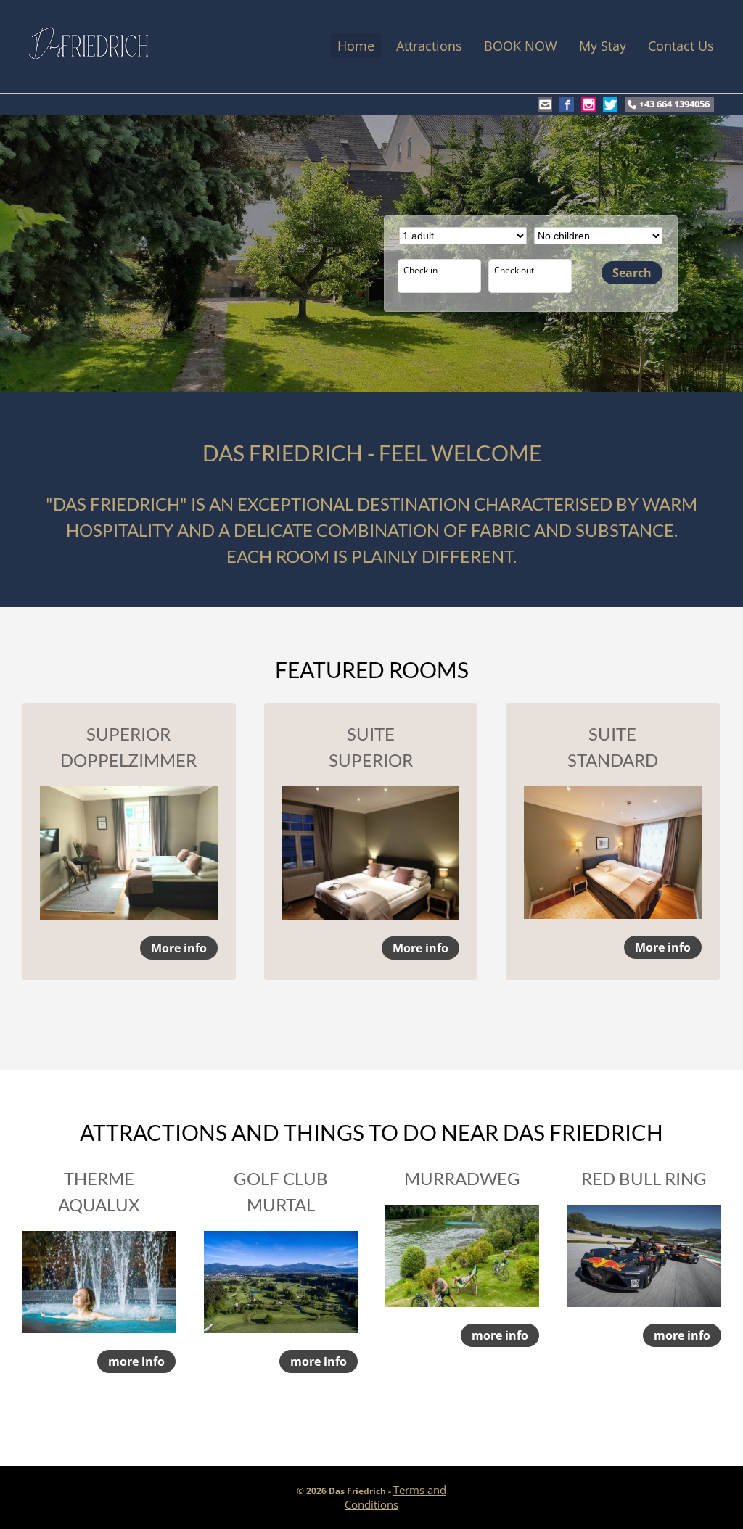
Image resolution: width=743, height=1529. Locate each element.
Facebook (566, 104)
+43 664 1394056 (674, 103)
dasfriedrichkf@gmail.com (545, 104)
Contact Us (681, 45)
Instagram (588, 104)
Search (632, 273)
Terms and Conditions (395, 1497)
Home (355, 45)
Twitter (610, 104)
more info (136, 1361)
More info (179, 948)
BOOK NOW (520, 45)
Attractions (429, 45)
